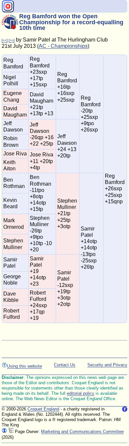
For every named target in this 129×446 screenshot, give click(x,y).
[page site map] (11, 431)
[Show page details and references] (4, 431)
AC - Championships (63, 46)
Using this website (24, 366)
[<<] (5, 40)
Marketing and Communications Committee (82, 431)
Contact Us (64, 364)
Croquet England (43, 408)
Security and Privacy (107, 364)
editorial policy (80, 393)
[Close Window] (8, 6)
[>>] (12, 40)
